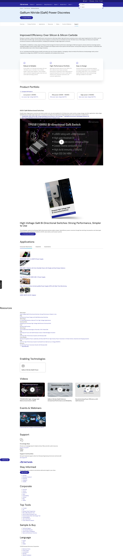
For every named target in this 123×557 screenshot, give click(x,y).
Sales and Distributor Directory (29, 533)
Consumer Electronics (26, 247)
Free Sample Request (27, 530)
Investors (24, 492)
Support (76, 24)
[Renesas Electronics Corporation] (24, 4)
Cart (97, 1)
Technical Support (26, 528)
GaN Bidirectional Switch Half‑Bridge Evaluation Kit (76, 116)
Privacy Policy (25, 550)
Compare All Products (27, 91)
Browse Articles (23, 447)
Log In (101, 1)
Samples (92, 1)
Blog (23, 498)
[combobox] (91, 7)
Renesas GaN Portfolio (25, 326)
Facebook (24, 478)
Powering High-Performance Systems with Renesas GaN (33, 335)
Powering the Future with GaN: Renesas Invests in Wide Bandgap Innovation (37, 332)
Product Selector (27, 17)
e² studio (24, 508)
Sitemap (24, 553)
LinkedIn (24, 481)
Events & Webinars (66, 24)
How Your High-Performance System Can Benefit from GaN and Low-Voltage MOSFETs (40, 342)
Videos (57, 24)
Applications (42, 24)
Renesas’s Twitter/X (27, 477)
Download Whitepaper (28, 234)
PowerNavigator (26, 517)
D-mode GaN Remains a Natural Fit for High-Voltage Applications (35, 320)
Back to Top (5, 459)
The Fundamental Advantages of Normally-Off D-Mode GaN (34, 329)
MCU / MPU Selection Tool (28, 512)
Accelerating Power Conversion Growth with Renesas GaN (33, 345)
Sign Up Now (25, 472)
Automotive (47, 247)
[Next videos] (97, 390)
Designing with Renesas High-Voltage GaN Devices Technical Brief (35, 323)
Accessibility (25, 552)
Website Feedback (26, 555)
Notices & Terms (26, 549)
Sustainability (25, 495)
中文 (23, 542)
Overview (22, 24)
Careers (24, 491)
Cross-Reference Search (28, 520)
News (23, 494)
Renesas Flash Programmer (28, 511)
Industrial (38, 247)
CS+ (23, 509)
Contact (24, 497)
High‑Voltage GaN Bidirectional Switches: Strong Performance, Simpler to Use (41, 118)
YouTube (24, 475)
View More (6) (25, 346)
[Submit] (80, 7)
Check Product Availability (28, 531)
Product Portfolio (32, 24)
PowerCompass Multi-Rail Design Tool (31, 516)
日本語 (24, 544)
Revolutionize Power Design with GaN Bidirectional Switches (34, 317)
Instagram (24, 480)
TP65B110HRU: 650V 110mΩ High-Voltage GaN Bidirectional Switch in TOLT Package (42, 116)
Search (91, 4)
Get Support (23, 457)
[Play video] (61, 142)
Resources (50, 24)
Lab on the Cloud (26, 519)
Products (21, 8)
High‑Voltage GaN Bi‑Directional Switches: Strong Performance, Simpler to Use (38, 314)
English (24, 540)
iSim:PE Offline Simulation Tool (29, 514)
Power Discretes (27, 8)
